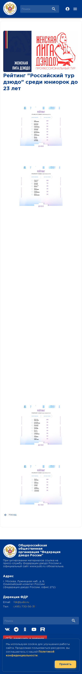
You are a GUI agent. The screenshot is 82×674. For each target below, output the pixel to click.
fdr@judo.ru (21, 602)
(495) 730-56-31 (24, 606)
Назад (12, 515)
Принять (65, 664)
